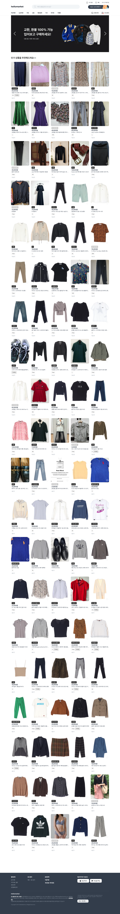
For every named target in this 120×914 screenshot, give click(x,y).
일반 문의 (13, 885)
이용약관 (47, 880)
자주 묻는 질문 (14, 882)
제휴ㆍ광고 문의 (31, 880)
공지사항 (13, 880)
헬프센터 (13, 877)
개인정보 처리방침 (49, 883)
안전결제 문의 (14, 887)
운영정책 (47, 877)
